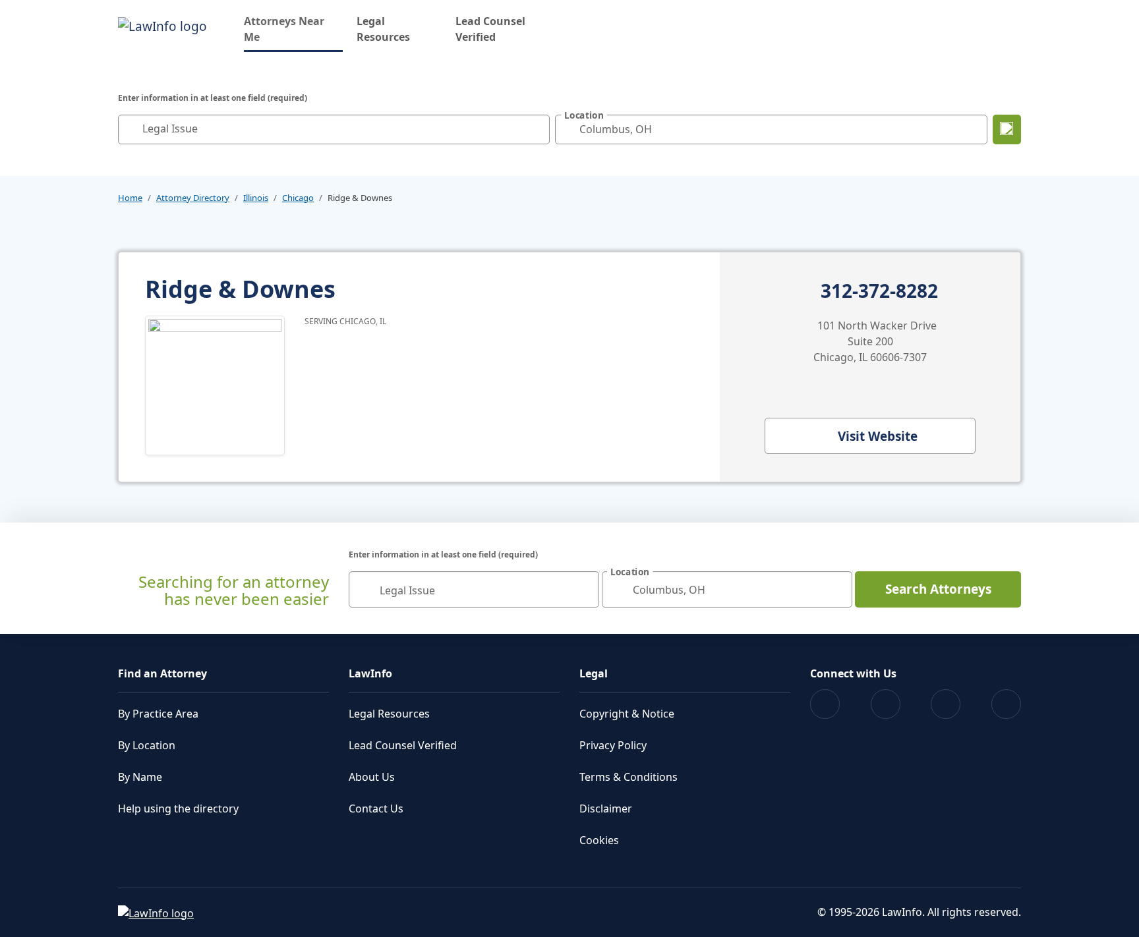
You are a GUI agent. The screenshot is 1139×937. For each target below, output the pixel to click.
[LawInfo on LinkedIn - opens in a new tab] (1006, 704)
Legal (593, 673)
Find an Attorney (162, 673)
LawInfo (370, 673)
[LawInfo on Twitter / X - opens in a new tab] (885, 704)
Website (878, 436)
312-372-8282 (879, 291)
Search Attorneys (938, 589)
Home (130, 198)
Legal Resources (383, 29)
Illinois (255, 198)
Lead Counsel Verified (490, 29)
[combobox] (334, 129)
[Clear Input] (536, 129)
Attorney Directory (192, 198)
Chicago (298, 198)
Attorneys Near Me (293, 29)
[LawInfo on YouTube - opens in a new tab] (945, 704)
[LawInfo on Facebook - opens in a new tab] (825, 704)
